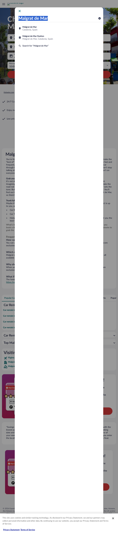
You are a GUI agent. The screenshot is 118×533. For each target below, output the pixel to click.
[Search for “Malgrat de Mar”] (59, 46)
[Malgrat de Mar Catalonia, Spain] (59, 28)
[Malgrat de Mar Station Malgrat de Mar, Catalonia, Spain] (59, 37)
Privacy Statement (11, 530)
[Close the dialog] (19, 11)
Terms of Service (27, 530)
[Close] (113, 518)
